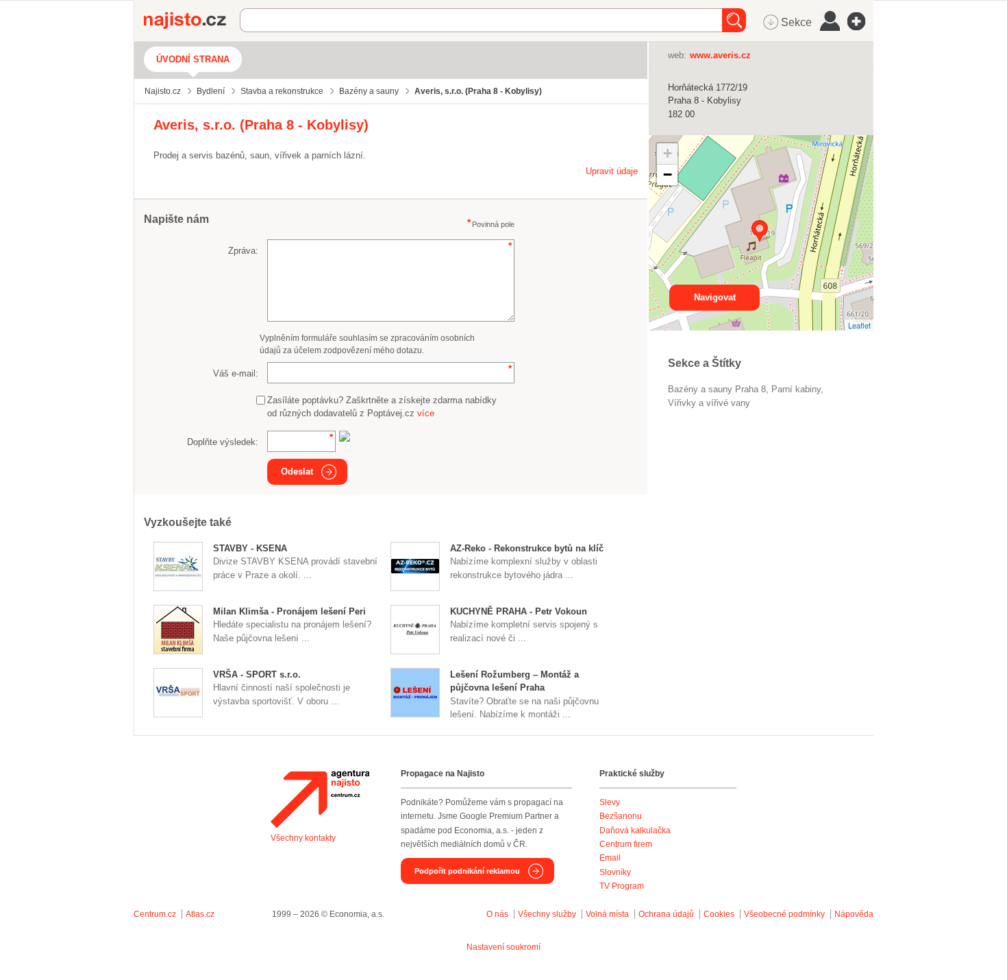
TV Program (621, 886)
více (425, 413)
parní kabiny (796, 389)
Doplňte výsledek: (222, 442)
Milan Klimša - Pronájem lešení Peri (289, 611)
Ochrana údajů (666, 914)
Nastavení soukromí (503, 947)
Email (610, 858)
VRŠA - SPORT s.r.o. (257, 674)
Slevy (609, 802)
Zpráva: (243, 251)
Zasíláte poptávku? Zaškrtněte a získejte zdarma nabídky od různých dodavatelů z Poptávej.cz (382, 407)
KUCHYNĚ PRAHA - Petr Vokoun (518, 611)
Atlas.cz (200, 914)
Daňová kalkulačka (635, 830)
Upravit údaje (612, 171)
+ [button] (667, 153)
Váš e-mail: (235, 373)
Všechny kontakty (303, 838)
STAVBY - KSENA (250, 548)
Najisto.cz (192, 20)
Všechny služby (548, 914)
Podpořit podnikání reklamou (467, 871)
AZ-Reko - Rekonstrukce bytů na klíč (527, 548)
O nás (497, 914)
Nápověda (853, 914)
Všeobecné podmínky (784, 914)
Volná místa (607, 914)
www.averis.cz (720, 55)
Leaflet (859, 325)
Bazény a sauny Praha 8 (717, 389)
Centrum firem (625, 844)
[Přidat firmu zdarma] (860, 21)
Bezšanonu (620, 816)
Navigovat (715, 297)
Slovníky (615, 872)
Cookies (719, 914)
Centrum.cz (155, 914)
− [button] (667, 174)
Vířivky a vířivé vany (709, 403)
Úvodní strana (192, 59)
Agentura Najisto (320, 799)
